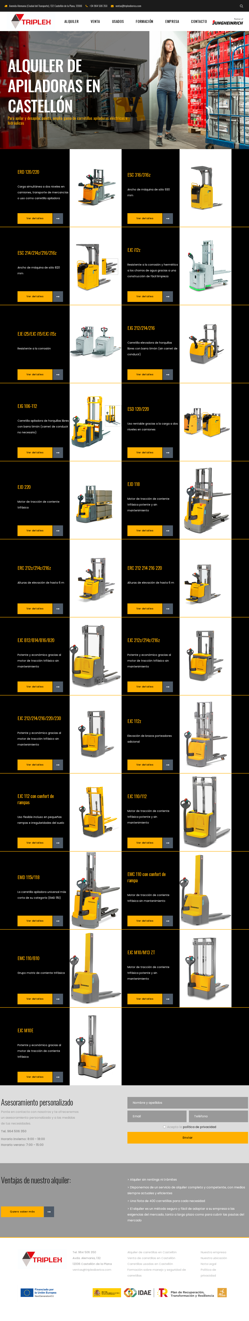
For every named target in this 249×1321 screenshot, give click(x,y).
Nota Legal (208, 1264)
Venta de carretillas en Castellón (151, 1258)
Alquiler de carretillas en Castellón (152, 1252)
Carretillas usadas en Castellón (150, 1264)
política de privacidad (199, 1127)
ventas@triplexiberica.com (92, 1270)
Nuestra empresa (213, 1252)
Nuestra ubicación (214, 1258)
